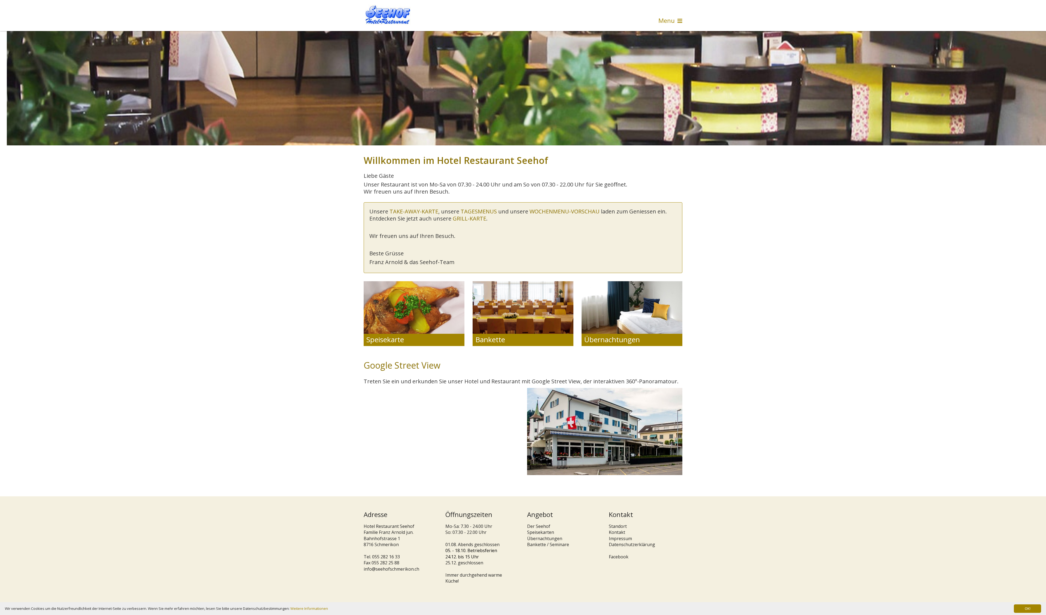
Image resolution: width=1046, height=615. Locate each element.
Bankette (490, 339)
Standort (618, 526)
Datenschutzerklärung (632, 544)
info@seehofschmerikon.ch (391, 569)
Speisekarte (385, 339)
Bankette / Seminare (548, 544)
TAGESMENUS (479, 211)
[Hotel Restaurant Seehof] (388, 14)
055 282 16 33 (386, 557)
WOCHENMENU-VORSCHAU (565, 211)
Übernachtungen (612, 339)
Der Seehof (538, 526)
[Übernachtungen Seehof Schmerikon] (523, 307)
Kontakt (617, 532)
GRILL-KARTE (469, 218)
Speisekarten (540, 532)
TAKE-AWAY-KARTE (414, 211)
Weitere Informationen (309, 608)
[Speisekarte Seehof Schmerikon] (414, 307)
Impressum (620, 538)
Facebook (618, 557)
